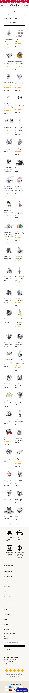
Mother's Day (7, 609)
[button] (7, 44)
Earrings (6, 624)
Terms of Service (7, 589)
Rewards (6, 584)
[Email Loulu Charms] (12, 649)
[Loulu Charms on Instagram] (10, 649)
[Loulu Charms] (14, 4)
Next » (17, 524)
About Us (6, 581)
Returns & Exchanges (8, 579)
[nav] (2, 5)
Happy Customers (8, 571)
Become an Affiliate (8, 596)
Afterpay (6, 591)
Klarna (5, 594)
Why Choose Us (7, 574)
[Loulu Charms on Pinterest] (7, 649)
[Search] (24, 5)
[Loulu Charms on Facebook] (5, 649)
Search (5, 569)
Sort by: (14, 11)
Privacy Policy (7, 586)
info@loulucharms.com (9, 663)
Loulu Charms (12, 684)
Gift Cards (6, 629)
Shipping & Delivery (8, 576)
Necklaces (6, 619)
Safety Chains (7, 614)
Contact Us (6, 599)
